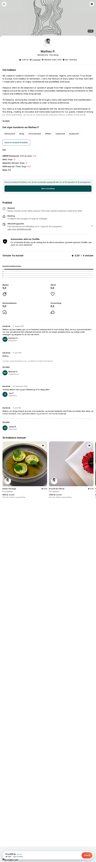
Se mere (6, 121)
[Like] (91, 4)
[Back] (4, 4)
